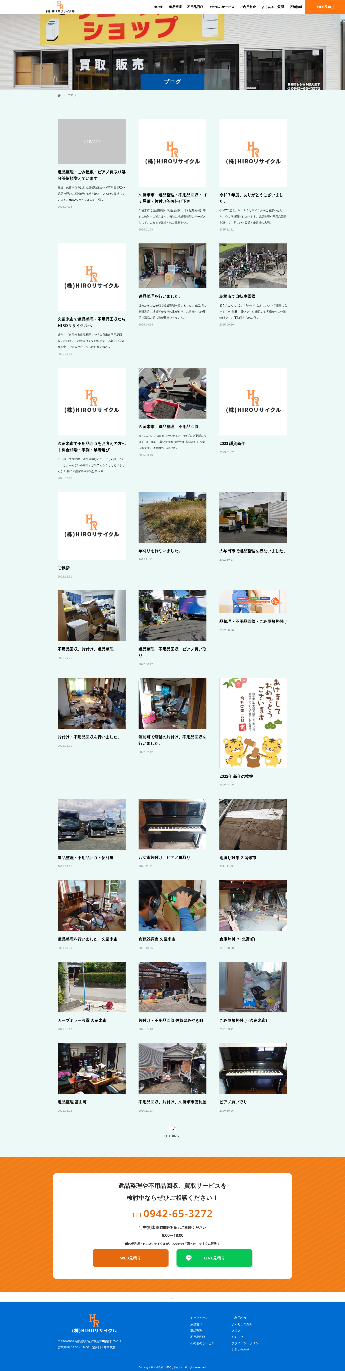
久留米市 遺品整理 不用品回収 (168, 381)
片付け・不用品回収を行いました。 (90, 692)
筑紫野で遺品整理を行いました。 (168, 1138)
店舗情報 (295, 7)
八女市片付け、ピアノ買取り (164, 812)
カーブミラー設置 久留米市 (82, 975)
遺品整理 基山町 (72, 1057)
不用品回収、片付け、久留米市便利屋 (172, 1057)
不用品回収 (195, 7)
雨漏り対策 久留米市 (237, 813)
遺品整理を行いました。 (160, 251)
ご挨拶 (64, 523)
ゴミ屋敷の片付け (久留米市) (83, 1338)
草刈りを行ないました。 (160, 506)
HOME (158, 7)
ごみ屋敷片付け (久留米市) (243, 975)
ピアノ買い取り (233, 1057)
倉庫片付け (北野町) (237, 894)
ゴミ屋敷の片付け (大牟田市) (164, 1250)
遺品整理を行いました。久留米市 (88, 894)
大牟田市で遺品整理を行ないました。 (253, 506)
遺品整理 (175, 7)
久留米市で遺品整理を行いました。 (251, 1138)
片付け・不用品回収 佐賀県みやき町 (171, 975)
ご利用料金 (248, 7)
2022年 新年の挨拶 (236, 731)
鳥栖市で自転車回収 (237, 251)
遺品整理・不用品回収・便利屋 (86, 813)
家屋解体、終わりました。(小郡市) (250, 1338)
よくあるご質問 (273, 7)
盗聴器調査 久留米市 (157, 894)
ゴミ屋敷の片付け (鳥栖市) (81, 1169)
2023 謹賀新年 (232, 398)
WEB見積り (325, 7)
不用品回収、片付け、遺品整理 (86, 604)
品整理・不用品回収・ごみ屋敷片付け (253, 576)
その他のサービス (221, 7)
